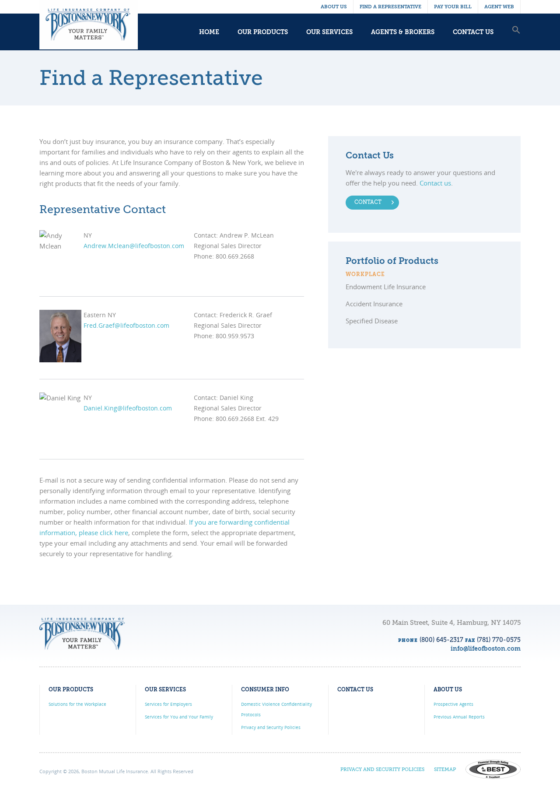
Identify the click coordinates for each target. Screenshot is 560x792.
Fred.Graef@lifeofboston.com (126, 325)
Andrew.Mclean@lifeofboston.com (134, 246)
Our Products (263, 32)
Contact (368, 202)
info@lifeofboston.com (486, 649)
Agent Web (499, 6)
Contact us (435, 183)
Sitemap (445, 769)
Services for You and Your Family (179, 717)
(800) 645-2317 (441, 640)
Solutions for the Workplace (77, 704)
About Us (334, 6)
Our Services (329, 32)
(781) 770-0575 (499, 640)
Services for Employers (168, 704)
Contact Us (473, 32)
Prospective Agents (453, 704)
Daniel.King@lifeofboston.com (128, 408)
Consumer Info (265, 690)
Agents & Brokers (402, 32)
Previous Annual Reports (459, 717)
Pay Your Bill (453, 6)
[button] (516, 39)
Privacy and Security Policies (271, 727)
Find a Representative (390, 6)
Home (209, 32)
